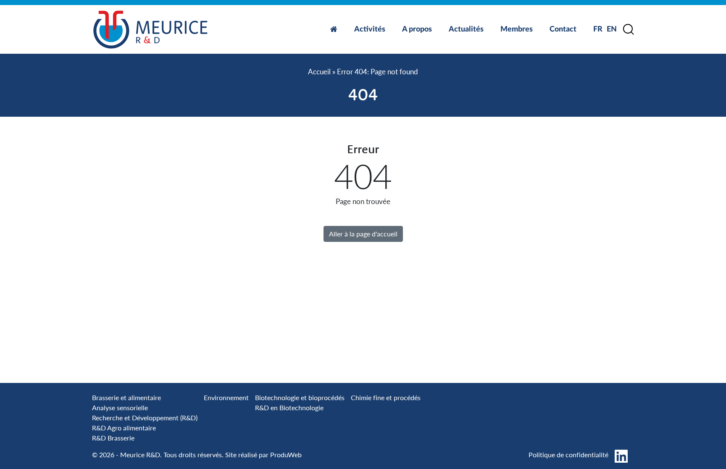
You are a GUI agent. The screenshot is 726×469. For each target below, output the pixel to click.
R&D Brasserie (113, 438)
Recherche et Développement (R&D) (144, 418)
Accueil (319, 71)
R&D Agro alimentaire (124, 428)
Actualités (466, 29)
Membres (516, 29)
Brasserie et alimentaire (126, 397)
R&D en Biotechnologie (289, 407)
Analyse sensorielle (120, 407)
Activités (369, 29)
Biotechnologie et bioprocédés (300, 397)
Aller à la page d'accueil (363, 234)
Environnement (226, 397)
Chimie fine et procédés (386, 397)
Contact (563, 29)
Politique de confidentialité (568, 455)
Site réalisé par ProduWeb (263, 454)
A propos (417, 29)
